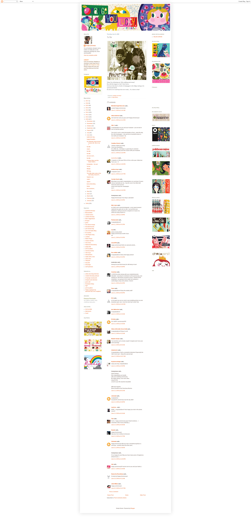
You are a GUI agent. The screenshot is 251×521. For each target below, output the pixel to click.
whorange (88, 264)
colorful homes (89, 214)
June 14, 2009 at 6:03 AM (118, 413)
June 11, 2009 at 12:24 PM (118, 138)
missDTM (114, 242)
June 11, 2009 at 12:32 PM (118, 152)
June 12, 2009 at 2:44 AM (118, 314)
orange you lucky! (91, 45)
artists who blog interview (92, 274)
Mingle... (89, 168)
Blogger (133, 508)
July (88, 132)
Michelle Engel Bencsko (118, 106)
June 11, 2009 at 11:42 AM (118, 110)
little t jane (114, 205)
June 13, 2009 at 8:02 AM (118, 390)
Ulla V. (113, 125)
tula (112, 464)
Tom (112, 418)
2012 (87, 112)
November (90, 123)
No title (88, 146)
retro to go (88, 252)
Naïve (88, 186)
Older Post (143, 495)
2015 (87, 105)
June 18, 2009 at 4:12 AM (118, 478)
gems (86, 222)
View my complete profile (90, 55)
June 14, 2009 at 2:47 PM (118, 436)
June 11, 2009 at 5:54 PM (118, 257)
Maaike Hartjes (115, 338)
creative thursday (89, 216)
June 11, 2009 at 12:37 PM (118, 174)
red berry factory (89, 250)
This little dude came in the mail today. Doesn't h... (94, 174)
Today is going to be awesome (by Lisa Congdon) (93, 290)
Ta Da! (88, 166)
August (89, 130)
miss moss (88, 242)
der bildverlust (115, 309)
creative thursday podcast (92, 276)
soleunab (113, 396)
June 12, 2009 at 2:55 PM (118, 366)
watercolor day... (91, 137)
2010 (87, 117)
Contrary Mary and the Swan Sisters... (93, 161)
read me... (114, 407)
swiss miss (88, 258)
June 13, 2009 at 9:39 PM (118, 402)
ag (112, 229)
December (90, 121)
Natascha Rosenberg (117, 474)
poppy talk (88, 246)
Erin (112, 298)
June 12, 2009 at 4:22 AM (118, 333)
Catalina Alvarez (115, 143)
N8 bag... (89, 171)
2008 (87, 203)
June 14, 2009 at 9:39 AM (118, 424)
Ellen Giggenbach (90, 218)
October (89, 126)
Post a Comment (113, 491)
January (89, 200)
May (88, 191)
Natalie (113, 430)
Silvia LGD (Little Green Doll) (119, 329)
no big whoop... (115, 97)
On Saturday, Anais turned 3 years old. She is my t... (94, 143)
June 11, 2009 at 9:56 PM (118, 293)
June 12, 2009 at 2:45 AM (118, 323)
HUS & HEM (88, 309)
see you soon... (91, 156)
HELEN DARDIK (157, 36)
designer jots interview (91, 280)
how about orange (90, 224)
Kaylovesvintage (116, 361)
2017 (87, 101)
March (89, 196)
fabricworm (88, 311)
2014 (87, 107)
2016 (87, 103)
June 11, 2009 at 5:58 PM (118, 266)
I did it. (88, 179)
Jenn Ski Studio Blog (90, 230)
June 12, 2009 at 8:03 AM (118, 345)
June (88, 135)
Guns (112, 288)
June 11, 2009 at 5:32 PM (118, 247)
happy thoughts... (91, 139)
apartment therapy (90, 210)
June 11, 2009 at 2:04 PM (118, 200)
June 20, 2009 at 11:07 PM (118, 488)
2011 (87, 114)
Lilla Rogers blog (89, 234)
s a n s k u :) (114, 158)
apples (88, 181)
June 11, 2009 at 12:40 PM (118, 190)
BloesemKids (88, 212)
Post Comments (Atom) (120, 498)
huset (86, 313)
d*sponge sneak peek (91, 278)
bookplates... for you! (92, 164)
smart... (89, 149)
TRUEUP (87, 260)
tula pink (87, 262)
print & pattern (89, 248)
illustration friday (89, 284)
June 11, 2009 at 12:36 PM (118, 164)
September (90, 128)
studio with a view (90, 256)
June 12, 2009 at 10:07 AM (118, 356)
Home (126, 495)
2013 (87, 110)
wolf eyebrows (89, 266)
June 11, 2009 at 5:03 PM (118, 237)
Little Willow (114, 484)
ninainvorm (114, 350)
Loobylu (87, 236)
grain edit (87, 282)
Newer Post (110, 495)
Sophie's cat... (90, 177)
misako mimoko (89, 240)
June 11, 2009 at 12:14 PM (118, 120)
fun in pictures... (91, 188)
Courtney (113, 272)
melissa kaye (115, 169)
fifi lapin (87, 220)
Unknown (113, 441)
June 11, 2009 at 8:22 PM (118, 283)
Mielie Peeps (88, 238)
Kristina (113, 319)
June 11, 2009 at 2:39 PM (118, 214)
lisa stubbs (114, 252)
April (88, 193)
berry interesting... (91, 184)
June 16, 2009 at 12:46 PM (118, 459)
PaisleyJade (114, 220)
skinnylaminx (88, 254)
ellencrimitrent (115, 115)
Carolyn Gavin (115, 179)
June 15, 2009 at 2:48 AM (118, 447)
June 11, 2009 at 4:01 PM (118, 224)
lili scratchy (88, 232)
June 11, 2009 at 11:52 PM (118, 304)
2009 (87, 119)
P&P (86, 286)
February (89, 198)
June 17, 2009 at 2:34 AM (118, 468)
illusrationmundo (89, 226)
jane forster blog (89, 228)
